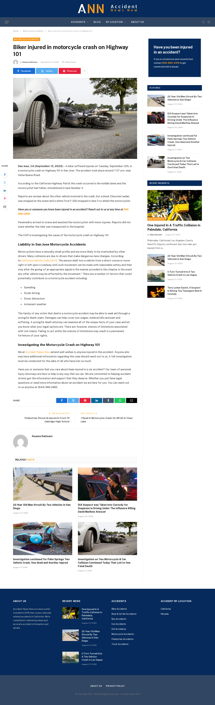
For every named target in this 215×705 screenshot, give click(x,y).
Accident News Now (37, 352)
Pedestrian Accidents (122, 639)
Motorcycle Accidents (26, 39)
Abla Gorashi (156, 235)
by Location (114, 22)
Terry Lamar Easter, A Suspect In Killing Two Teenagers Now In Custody (184, 290)
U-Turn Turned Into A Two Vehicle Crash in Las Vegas (182, 273)
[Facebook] (5, 174)
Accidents (78, 22)
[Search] (208, 22)
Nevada (165, 614)
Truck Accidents (119, 644)
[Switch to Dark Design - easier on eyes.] (203, 22)
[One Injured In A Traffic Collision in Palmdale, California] (174, 205)
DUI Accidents (118, 629)
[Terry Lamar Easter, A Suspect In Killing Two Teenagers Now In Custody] (156, 292)
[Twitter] (5, 182)
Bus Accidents (118, 619)
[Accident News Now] (107, 9)
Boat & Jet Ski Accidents (123, 614)
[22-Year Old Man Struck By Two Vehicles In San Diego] (42, 484)
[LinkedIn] (5, 190)
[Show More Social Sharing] (85, 71)
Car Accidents (118, 624)
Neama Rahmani (30, 62)
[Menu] (7, 22)
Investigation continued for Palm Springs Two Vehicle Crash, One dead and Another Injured (41, 561)
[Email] (5, 206)
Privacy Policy (115, 686)
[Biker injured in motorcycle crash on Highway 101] (75, 118)
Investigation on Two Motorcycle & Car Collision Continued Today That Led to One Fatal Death (104, 563)
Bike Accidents (156, 219)
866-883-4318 (170, 63)
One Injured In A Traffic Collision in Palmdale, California (173, 227)
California (166, 609)
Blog (97, 22)
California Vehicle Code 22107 (39, 260)
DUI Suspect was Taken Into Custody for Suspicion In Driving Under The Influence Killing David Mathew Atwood (107, 508)
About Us (137, 22)
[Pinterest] (5, 198)
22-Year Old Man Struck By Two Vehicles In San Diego (42, 506)
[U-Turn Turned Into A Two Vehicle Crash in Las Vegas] (156, 276)
